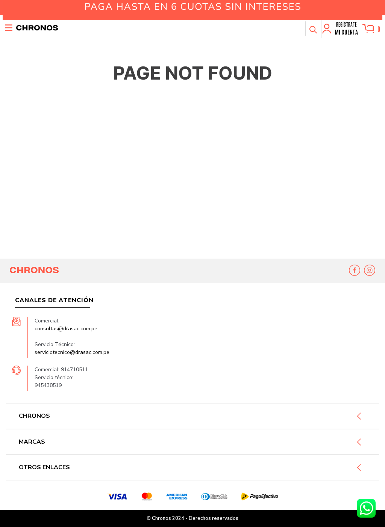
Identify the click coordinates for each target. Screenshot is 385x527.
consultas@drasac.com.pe (66, 328)
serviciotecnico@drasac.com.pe (72, 352)
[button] (313, 28)
